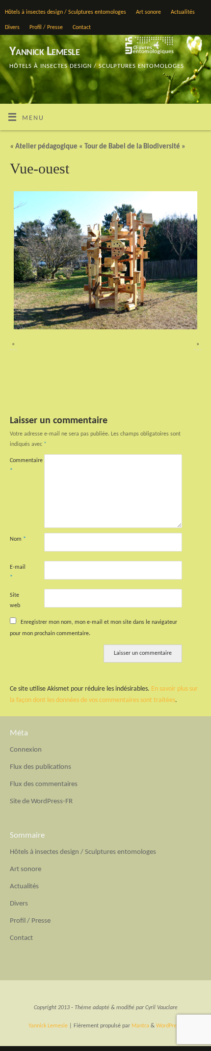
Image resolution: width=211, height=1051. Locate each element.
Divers (12, 27)
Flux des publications (40, 767)
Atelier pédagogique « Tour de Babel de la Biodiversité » (97, 146)
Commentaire (18, 466)
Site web (15, 600)
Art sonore (148, 12)
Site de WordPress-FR (41, 801)
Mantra (140, 1026)
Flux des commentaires (44, 784)
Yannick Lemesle (44, 51)
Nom (18, 539)
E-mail (18, 572)
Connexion (26, 750)
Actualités (183, 12)
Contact (82, 27)
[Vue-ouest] (105, 260)
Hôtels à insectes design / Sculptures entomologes (65, 12)
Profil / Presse (46, 27)
